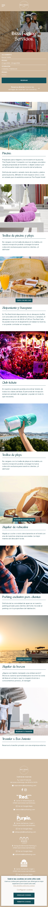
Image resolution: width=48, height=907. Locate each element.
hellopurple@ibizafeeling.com (25, 832)
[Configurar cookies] (3, 5)
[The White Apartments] (24, 840)
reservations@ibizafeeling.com (25, 785)
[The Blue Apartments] (24, 863)
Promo (4, 72)
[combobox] (24, 63)
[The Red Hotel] (24, 797)
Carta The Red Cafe (24, 300)
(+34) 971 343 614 (25, 780)
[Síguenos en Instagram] (25, 790)
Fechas (4, 60)
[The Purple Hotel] (24, 818)
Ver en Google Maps (25, 806)
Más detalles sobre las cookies (24, 886)
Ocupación (6, 66)
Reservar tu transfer (24, 731)
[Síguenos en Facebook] (22, 790)
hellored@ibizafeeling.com (25, 809)
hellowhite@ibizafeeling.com (25, 854)
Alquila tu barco (24, 659)
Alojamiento (7, 55)
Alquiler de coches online (24, 520)
